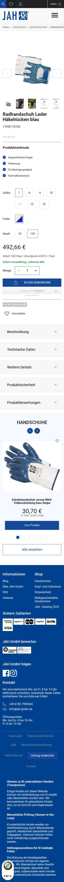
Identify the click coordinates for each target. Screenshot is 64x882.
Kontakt (31, 766)
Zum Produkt (32, 525)
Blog (5, 581)
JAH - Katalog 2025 (47, 606)
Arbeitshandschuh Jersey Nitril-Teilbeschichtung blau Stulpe (32, 501)
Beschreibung (18, 332)
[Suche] (3, 4)
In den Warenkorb (37, 282)
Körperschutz (43, 592)
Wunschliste (18, 313)
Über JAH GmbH (13, 586)
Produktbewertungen (23, 402)
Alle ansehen (32, 549)
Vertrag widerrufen (42, 755)
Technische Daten (21, 349)
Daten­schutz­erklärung (40, 736)
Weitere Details (19, 367)
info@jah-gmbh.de (20, 709)
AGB (13, 745)
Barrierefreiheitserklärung (36, 745)
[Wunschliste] (11, 4)
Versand (8, 598)
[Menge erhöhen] (35, 271)
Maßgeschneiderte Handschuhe (46, 599)
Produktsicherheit (21, 385)
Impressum (15, 736)
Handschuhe (19, 27)
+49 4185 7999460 (21, 704)
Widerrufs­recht (14, 755)
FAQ (5, 592)
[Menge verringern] (18, 271)
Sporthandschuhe (38, 27)
